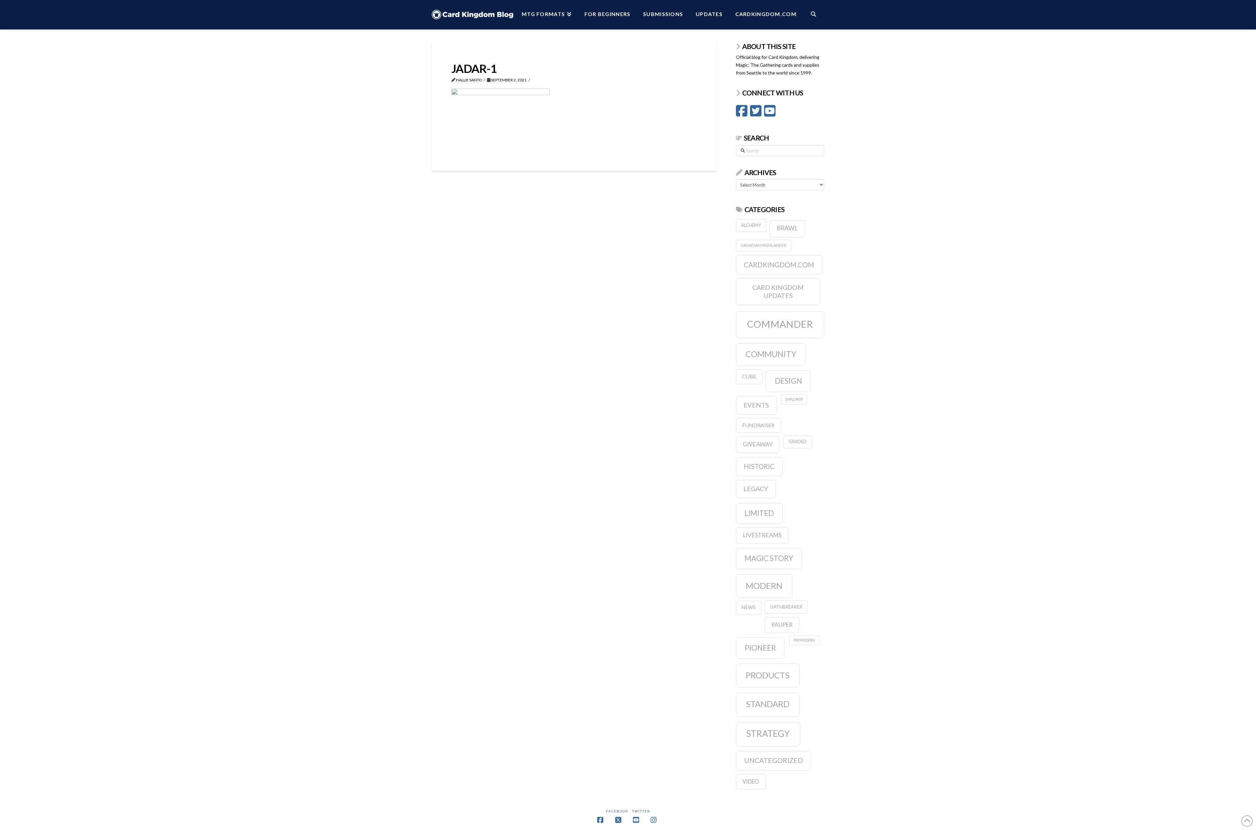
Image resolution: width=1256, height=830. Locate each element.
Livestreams (762, 535)
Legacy (755, 488)
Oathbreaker (786, 606)
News (748, 607)
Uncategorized (773, 760)
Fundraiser (758, 425)
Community (770, 354)
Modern (764, 585)
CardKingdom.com (779, 265)
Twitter (641, 811)
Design (788, 380)
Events (756, 405)
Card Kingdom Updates (778, 292)
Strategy (768, 733)
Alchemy (751, 225)
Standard (768, 704)
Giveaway (758, 444)
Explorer (794, 399)
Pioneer (760, 647)
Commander (780, 324)
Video (750, 781)
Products (768, 675)
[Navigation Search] (813, 14)
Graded (798, 441)
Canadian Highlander (763, 245)
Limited (759, 513)
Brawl (787, 228)
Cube (749, 376)
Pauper (782, 624)
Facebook (617, 811)
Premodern (804, 640)
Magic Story (768, 558)
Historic (759, 466)
